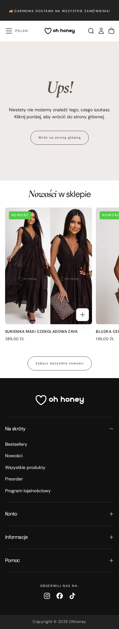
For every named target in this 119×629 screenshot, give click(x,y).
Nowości (14, 455)
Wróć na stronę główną (59, 137)
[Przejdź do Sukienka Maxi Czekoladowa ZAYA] (48, 266)
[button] (9, 31)
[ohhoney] (59, 400)
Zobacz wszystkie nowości (60, 363)
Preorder (14, 479)
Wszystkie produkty (25, 467)
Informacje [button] (16, 537)
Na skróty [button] (15, 428)
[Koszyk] (111, 31)
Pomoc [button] (12, 560)
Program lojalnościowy (28, 491)
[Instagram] (47, 596)
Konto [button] (11, 513)
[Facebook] (59, 596)
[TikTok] (72, 596)
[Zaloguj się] (101, 31)
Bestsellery (16, 444)
